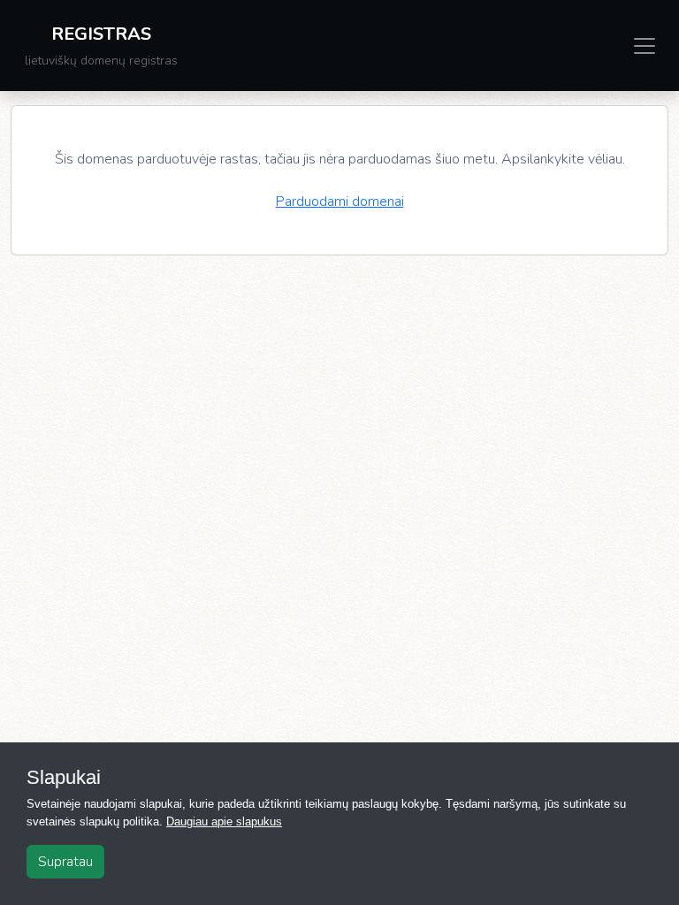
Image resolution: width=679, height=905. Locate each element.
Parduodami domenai (340, 201)
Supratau (65, 861)
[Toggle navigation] (644, 46)
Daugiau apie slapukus (224, 821)
